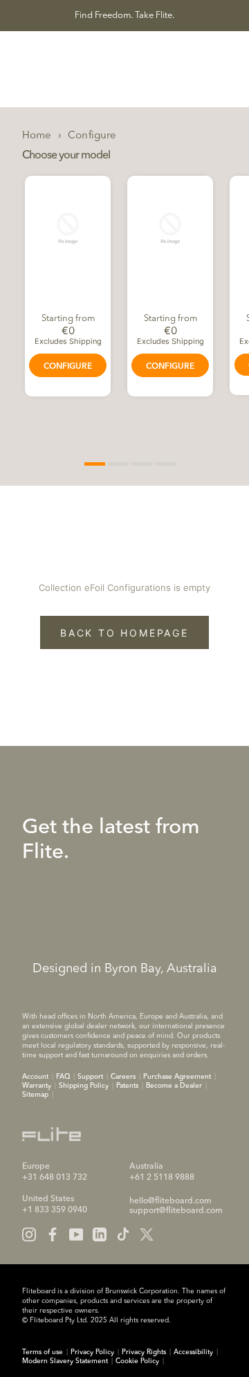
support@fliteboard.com (176, 1211)
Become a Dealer (174, 1085)
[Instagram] (29, 1234)
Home (37, 136)
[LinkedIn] (100, 1234)
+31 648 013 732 (54, 1178)
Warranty (36, 1085)
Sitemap (35, 1094)
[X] (147, 1234)
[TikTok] (123, 1234)
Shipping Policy (84, 1085)
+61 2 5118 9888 (161, 1178)
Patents (127, 1085)
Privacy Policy (92, 1352)
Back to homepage (124, 633)
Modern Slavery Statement (65, 1361)
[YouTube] (76, 1234)
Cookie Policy (137, 1361)
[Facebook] (52, 1234)
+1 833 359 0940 (54, 1210)
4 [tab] (165, 464)
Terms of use (42, 1352)
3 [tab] (141, 464)
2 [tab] (118, 464)
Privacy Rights (144, 1352)
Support (90, 1076)
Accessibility (193, 1352)
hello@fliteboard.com (170, 1201)
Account (35, 1076)
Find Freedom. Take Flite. (124, 15)
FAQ (63, 1076)
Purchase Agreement (177, 1076)
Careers (123, 1076)
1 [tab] (94, 464)
